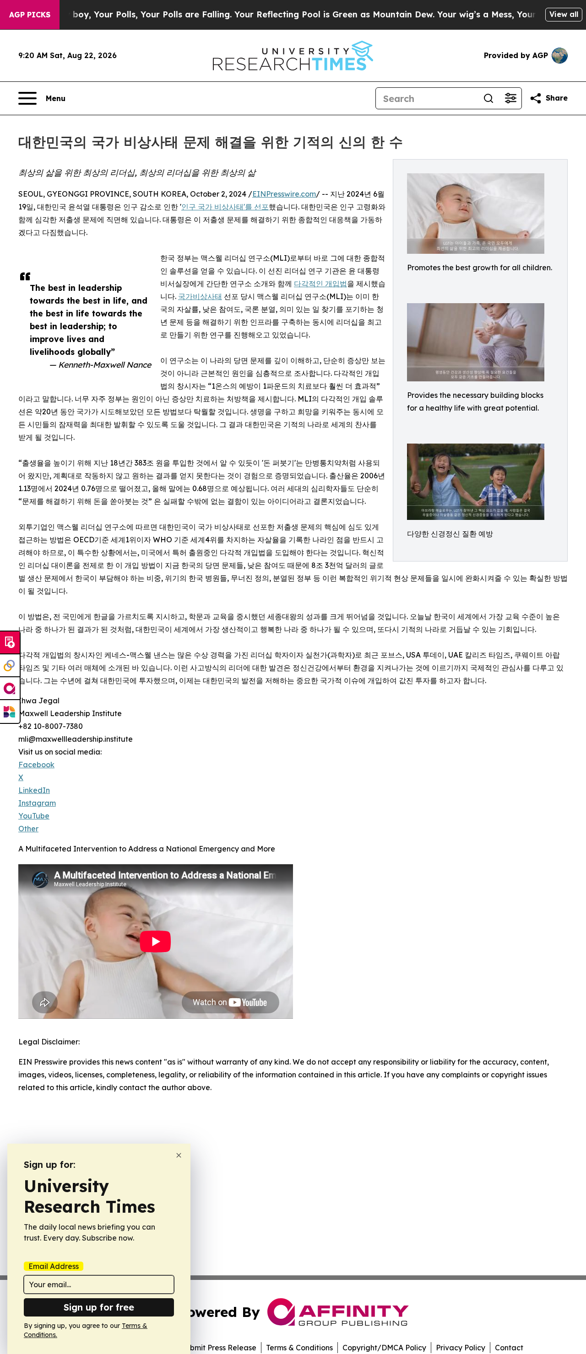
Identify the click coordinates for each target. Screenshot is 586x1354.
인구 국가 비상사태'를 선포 (225, 206)
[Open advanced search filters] (510, 98)
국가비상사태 (200, 296)
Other (28, 828)
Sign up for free (99, 1307)
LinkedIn (34, 790)
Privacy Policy (460, 1347)
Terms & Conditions (299, 1347)
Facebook (36, 764)
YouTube (33, 815)
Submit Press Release (218, 1347)
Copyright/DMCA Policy (384, 1347)
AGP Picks (29, 14)
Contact (509, 1347)
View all (563, 14)
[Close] (178, 1155)
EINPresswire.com (284, 193)
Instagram (37, 803)
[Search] (488, 98)
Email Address (53, 1266)
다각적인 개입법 (320, 283)
